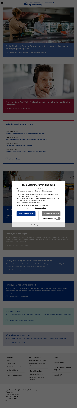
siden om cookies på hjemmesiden (28, 202)
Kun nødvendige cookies (51, 213)
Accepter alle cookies (26, 213)
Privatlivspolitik (40, 208)
